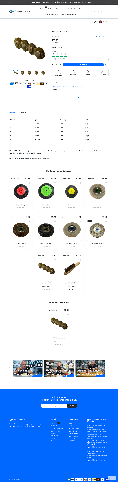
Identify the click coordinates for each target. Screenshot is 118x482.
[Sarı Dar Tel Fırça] (20, 230)
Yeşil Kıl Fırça (46, 205)
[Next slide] (108, 368)
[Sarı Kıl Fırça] (71, 191)
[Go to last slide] (9, 368)
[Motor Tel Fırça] (46, 268)
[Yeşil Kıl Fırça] (46, 191)
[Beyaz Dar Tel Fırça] (46, 230)
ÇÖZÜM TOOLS (102, 36)
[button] (9, 2)
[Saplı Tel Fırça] (71, 268)
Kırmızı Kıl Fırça (20, 205)
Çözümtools (17, 479)
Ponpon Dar (97, 205)
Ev (10, 22)
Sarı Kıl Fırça (71, 205)
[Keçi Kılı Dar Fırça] (71, 230)
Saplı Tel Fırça (72, 286)
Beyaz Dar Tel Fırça (46, 243)
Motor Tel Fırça (46, 286)
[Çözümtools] (19, 11)
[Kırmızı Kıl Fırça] (20, 191)
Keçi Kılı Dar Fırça (71, 243)
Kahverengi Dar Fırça (97, 243)
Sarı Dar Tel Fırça (21, 243)
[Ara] (98, 11)
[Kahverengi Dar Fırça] (97, 230)
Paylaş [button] (55, 89)
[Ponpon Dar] (97, 191)
